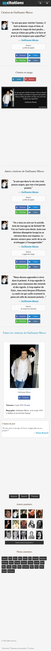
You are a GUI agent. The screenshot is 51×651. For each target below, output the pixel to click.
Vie (30, 558)
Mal (31, 567)
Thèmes (34, 496)
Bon (19, 567)
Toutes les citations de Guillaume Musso (24, 332)
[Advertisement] (25, 138)
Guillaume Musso (29, 40)
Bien (15, 558)
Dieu (14, 567)
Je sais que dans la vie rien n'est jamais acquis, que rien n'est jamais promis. (28, 184)
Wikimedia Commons (24, 389)
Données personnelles (18, 648)
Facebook (5, 648)
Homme (5, 563)
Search (24, 496)
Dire (3, 567)
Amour (4, 558)
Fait (10, 558)
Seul (42, 563)
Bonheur (11, 571)
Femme (23, 563)
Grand (37, 563)
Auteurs (14, 496)
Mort (41, 567)
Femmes (26, 567)
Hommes (43, 558)
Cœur (9, 567)
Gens (11, 563)
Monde (35, 558)
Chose (30, 563)
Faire (25, 558)
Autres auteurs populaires (24, 543)
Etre (20, 558)
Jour (36, 567)
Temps (17, 563)
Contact (31, 648)
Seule (4, 571)
